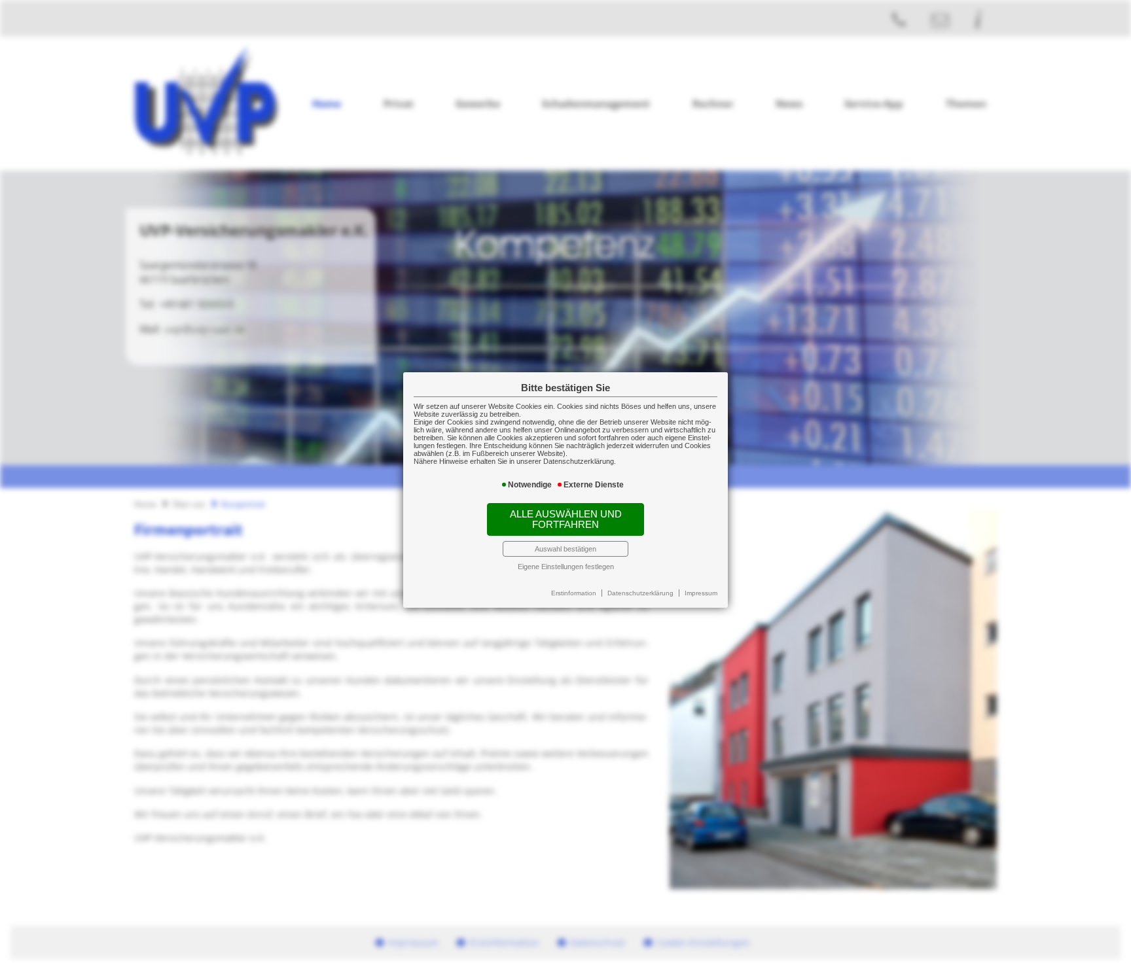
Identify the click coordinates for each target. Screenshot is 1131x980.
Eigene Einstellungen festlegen (566, 566)
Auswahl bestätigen (565, 549)
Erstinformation (573, 593)
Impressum (701, 593)
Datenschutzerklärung (640, 593)
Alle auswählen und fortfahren (566, 519)
